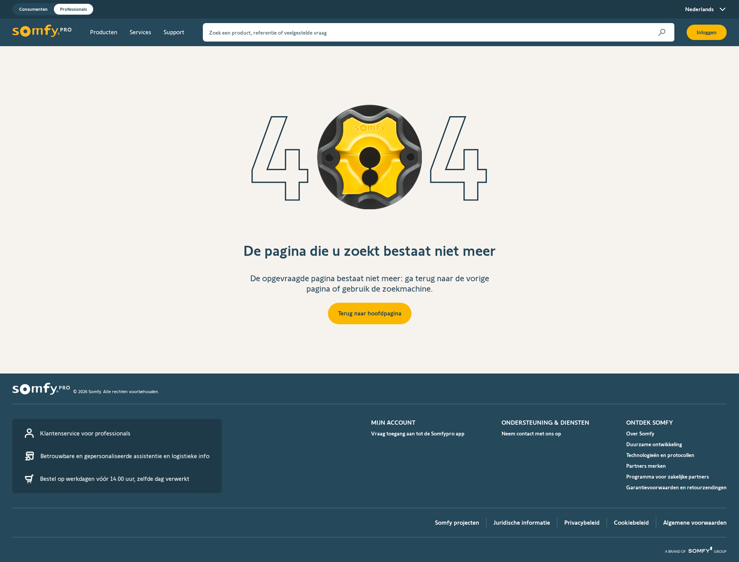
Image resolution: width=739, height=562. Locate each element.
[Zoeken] (662, 32)
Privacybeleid (582, 522)
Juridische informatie (521, 522)
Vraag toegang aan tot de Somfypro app (418, 433)
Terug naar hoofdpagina (369, 313)
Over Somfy (640, 433)
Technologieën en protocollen (660, 455)
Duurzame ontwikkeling (654, 444)
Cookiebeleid (631, 522)
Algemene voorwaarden (695, 522)
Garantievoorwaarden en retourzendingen (676, 487)
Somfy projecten (457, 522)
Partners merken (646, 466)
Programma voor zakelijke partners (667, 477)
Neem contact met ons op (531, 433)
